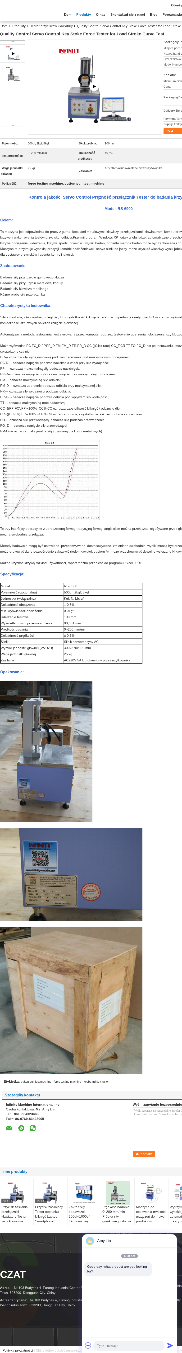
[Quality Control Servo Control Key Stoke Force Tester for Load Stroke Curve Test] (12, 74)
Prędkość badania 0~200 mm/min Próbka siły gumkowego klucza (116, 1214)
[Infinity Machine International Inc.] (26, 14)
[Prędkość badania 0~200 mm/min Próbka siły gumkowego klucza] (117, 1193)
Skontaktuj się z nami (127, 14)
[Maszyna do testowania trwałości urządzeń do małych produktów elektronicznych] (151, 1193)
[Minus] (170, 1241)
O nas (100, 14)
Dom (67, 14)
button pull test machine (36, 1081)
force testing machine (67, 1081)
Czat (13, 1274)
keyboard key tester (96, 1081)
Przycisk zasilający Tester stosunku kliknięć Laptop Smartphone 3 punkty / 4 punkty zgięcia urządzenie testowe (49, 1221)
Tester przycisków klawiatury (51, 26)
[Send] (170, 1345)
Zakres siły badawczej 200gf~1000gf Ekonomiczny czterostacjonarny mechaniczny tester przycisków (83, 1221)
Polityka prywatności (18, 1350)
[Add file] (88, 1345)
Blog (154, 14)
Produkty (83, 14)
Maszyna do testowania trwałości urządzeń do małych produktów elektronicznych (151, 1216)
